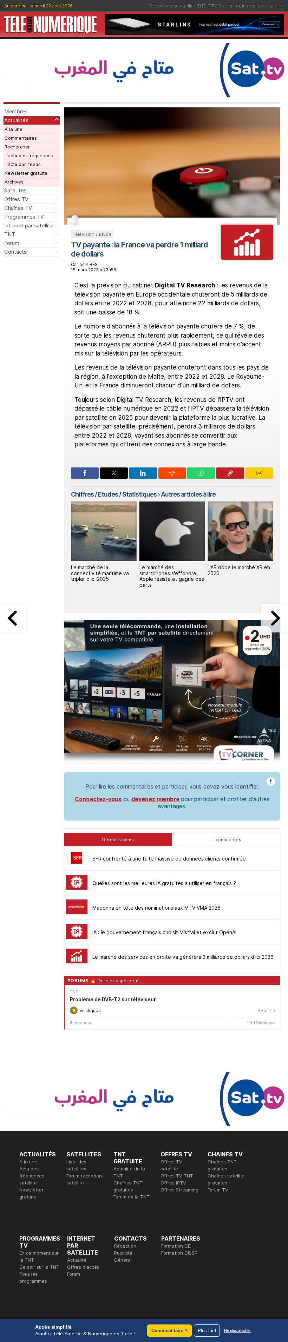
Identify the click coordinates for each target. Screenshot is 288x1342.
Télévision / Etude (91, 234)
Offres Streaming (179, 1189)
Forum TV (218, 1189)
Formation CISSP (179, 1253)
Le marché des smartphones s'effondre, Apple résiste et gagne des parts (171, 576)
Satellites (15, 190)
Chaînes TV (18, 208)
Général (123, 1260)
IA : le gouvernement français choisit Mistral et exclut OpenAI (164, 932)
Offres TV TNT (177, 1175)
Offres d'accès (83, 1267)
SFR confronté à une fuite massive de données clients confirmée (169, 859)
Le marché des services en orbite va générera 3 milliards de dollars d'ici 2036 (183, 957)
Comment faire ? (169, 1330)
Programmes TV (24, 216)
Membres (16, 111)
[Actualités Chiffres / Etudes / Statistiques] (247, 257)
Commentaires (21, 138)
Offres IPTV (173, 1182)
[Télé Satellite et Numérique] (50, 24)
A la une (13, 129)
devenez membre (155, 799)
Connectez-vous (98, 799)
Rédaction (125, 1246)
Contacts (15, 251)
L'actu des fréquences (29, 155)
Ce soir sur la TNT (39, 1267)
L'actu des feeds (23, 164)
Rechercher (17, 147)
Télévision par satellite (172, 5)
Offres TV (16, 199)
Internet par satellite (263, 5)
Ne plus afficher (237, 1330)
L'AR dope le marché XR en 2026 (239, 570)
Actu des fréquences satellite (31, 1175)
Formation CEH (177, 1246)
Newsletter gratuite (26, 173)
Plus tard (207, 1330)
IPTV (212, 5)
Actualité (76, 1260)
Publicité (123, 1253)
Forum (11, 243)
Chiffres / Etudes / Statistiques (114, 494)
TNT (201, 5)
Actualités (16, 120)
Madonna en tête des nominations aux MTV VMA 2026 (156, 908)
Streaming (229, 5)
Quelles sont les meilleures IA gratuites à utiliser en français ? (164, 883)
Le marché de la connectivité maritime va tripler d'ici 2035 (100, 573)
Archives (14, 182)
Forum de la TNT (131, 1197)
